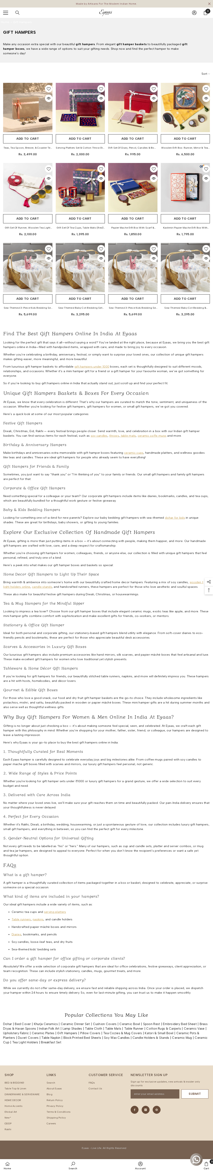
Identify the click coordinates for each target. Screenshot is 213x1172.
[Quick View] (48, 98)
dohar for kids (175, 518)
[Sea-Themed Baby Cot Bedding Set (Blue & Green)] (80, 267)
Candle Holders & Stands (151, 1038)
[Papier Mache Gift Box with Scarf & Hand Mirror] (132, 187)
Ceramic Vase (194, 1028)
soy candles (99, 435)
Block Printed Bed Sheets (82, 1038)
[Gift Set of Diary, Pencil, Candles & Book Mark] (132, 107)
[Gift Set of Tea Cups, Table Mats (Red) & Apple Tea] (80, 187)
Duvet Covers (28, 1038)
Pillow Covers (90, 1033)
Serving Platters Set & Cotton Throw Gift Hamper (80, 148)
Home (5, 22)
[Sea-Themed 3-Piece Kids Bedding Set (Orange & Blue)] (132, 267)
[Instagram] (146, 1110)
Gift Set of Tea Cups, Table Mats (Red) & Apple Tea (80, 228)
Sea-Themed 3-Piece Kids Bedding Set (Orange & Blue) (133, 308)
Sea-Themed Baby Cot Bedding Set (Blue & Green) (80, 308)
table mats (128, 435)
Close (209, 3)
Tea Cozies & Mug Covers (122, 1033)
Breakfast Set (51, 1042)
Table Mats (113, 1028)
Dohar (7, 1024)
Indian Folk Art (49, 1028)
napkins (38, 919)
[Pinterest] (157, 1110)
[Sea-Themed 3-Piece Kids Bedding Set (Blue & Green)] (27, 267)
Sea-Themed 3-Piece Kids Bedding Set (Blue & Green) (28, 308)
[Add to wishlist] (48, 88)
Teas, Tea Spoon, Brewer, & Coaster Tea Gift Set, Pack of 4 (28, 148)
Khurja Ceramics (46, 1024)
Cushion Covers (105, 1024)
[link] (73, 1165)
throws (114, 435)
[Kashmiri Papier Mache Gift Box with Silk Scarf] (185, 187)
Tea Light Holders (25, 1042)
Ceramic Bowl (129, 1024)
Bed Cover (23, 1024)
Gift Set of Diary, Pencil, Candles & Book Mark (132, 148)
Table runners (21, 919)
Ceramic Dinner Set (75, 1024)
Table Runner (133, 1028)
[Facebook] (135, 1110)
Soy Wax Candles (117, 1038)
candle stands (42, 587)
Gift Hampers (22, 22)
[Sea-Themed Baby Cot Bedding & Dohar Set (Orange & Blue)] (185, 267)
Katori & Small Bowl (159, 1033)
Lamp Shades (72, 1028)
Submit (195, 1094)
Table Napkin (50, 1038)
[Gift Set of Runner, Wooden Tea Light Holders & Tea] (27, 187)
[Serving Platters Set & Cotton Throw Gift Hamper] (80, 107)
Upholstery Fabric (16, 1033)
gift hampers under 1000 (91, 366)
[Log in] (194, 12)
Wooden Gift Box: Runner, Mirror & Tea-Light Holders (185, 148)
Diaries (16, 934)
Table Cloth (93, 1028)
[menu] (5, 12)
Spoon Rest (151, 1024)
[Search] (17, 12)
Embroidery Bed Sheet (180, 1024)
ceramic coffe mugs (152, 435)
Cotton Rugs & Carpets (163, 1028)
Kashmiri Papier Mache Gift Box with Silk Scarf (185, 228)
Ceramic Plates (43, 1033)
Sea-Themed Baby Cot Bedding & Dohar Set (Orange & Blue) (185, 308)
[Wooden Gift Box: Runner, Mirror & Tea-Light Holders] (185, 107)
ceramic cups (133, 453)
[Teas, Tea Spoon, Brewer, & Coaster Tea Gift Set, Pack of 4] (27, 107)
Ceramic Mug (182, 1038)
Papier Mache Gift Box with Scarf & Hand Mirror (132, 228)
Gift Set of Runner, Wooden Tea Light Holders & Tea (28, 228)
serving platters (55, 912)
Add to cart (27, 138)
